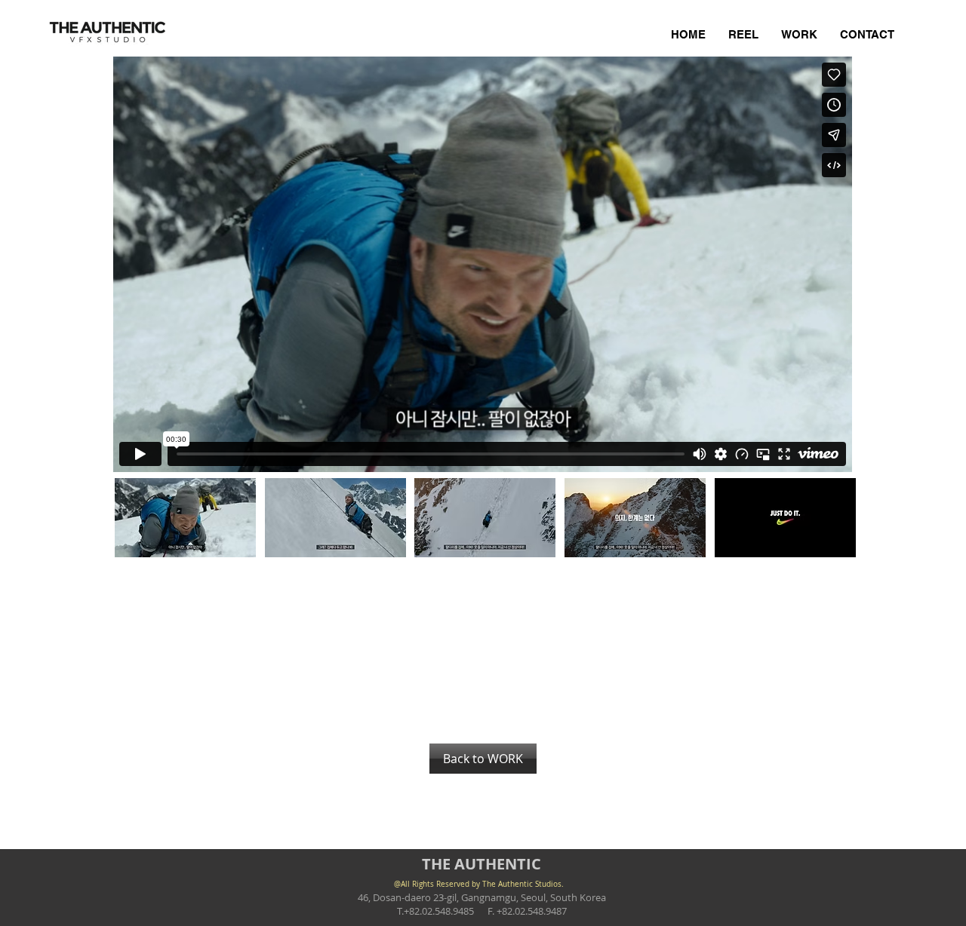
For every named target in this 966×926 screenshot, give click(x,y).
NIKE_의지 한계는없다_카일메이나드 (213, 582)
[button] (185, 517)
